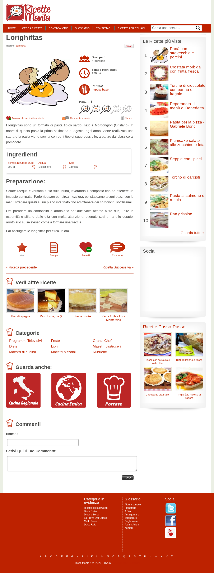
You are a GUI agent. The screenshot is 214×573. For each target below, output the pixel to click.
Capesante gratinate (157, 394)
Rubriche (100, 352)
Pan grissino (181, 214)
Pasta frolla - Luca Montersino (114, 318)
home (12, 28)
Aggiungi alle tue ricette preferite (27, 118)
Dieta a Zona (91, 514)
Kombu (129, 527)
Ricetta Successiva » (118, 267)
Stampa (128, 118)
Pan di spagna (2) (52, 316)
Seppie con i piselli (186, 159)
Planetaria (130, 507)
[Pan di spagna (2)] (51, 301)
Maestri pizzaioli (63, 352)
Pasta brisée (82, 316)
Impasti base (100, 89)
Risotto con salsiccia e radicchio (157, 362)
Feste (55, 341)
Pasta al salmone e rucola (187, 197)
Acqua (42, 162)
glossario (82, 28)
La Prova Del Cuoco (95, 517)
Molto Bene (90, 521)
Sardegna (20, 45)
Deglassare (131, 521)
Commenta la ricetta (79, 118)
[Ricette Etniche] (68, 406)
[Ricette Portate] (114, 406)
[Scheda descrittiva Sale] (95, 168)
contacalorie (58, 28)
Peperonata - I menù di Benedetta (187, 106)
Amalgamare (132, 514)
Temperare (131, 517)
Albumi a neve (133, 504)
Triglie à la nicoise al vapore (189, 396)
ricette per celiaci (131, 28)
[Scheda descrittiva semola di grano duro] (33, 168)
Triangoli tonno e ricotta (189, 360)
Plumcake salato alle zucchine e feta (187, 142)
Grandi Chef (102, 341)
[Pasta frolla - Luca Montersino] (113, 301)
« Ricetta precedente (21, 267)
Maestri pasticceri (107, 346)
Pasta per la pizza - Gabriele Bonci (187, 124)
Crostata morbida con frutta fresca (185, 69)
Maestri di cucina (22, 352)
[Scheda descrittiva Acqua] (64, 168)
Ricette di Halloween (96, 507)
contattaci (103, 28)
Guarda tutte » (193, 233)
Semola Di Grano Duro (21, 162)
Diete (13, 346)
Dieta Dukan (91, 511)
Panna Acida (132, 524)
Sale (71, 162)
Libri (54, 346)
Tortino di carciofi (185, 177)
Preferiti (86, 255)
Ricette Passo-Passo (164, 326)
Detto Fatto (90, 524)
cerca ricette (32, 28)
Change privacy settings (126, 563)
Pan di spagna (20, 316)
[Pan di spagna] (20, 301)
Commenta (117, 255)
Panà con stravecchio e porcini (182, 53)
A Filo (128, 511)
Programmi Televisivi (25, 341)
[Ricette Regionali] (23, 406)
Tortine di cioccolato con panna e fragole (187, 89)
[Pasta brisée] (82, 301)
